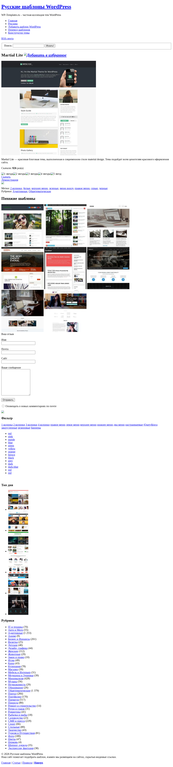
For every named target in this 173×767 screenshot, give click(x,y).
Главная (12, 20)
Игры (11, 660)
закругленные (9, 427)
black (11, 457)
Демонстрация (9, 179)
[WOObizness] (18, 572)
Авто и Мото (15, 629)
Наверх (38, 762)
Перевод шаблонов (19, 29)
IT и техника (15, 626)
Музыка (12, 681)
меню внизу (66, 188)
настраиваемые (134, 424)
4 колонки (44, 424)
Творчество (14, 730)
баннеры (36, 427)
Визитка (13, 642)
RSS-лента (7, 38)
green (11, 445)
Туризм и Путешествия (21, 733)
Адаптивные (20, 191)
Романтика (14, 711)
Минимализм (15, 678)
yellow (11, 448)
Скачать (5, 176)
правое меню (82, 188)
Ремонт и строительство (22, 705)
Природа (13, 702)
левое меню (73, 424)
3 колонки (31, 424)
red (9, 433)
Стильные (14, 727)
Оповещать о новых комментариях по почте (30, 406)
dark (10, 463)
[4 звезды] (44, 173)
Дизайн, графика (18, 648)
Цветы (12, 739)
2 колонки (16, 188)
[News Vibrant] (18, 593)
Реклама (13, 23)
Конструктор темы (19, 32)
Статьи (16, 762)
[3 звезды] (32, 173)
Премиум (13, 699)
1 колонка (7, 424)
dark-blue (13, 466)
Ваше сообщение (11, 367)
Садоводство (15, 717)
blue (10, 442)
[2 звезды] (19, 173)
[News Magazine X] (18, 509)
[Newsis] (18, 530)
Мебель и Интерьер (19, 672)
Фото (11, 736)
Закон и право (16, 657)
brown (11, 454)
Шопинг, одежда (17, 745)
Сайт (4, 358)
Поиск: (8, 45)
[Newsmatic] (18, 551)
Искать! (50, 45)
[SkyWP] (18, 613)
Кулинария (14, 666)
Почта (4, 349)
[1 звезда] (7, 173)
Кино (11, 663)
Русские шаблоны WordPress (36, 7)
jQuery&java (150, 424)
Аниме (12, 636)
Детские (13, 645)
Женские (13, 651)
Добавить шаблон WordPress (24, 26)
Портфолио (14, 696)
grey (10, 460)
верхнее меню (40, 188)
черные (103, 188)
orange (11, 451)
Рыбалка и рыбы (17, 714)
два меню (119, 424)
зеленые (53, 188)
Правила (27, 762)
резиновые (24, 427)
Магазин (13, 669)
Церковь (13, 742)
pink (10, 436)
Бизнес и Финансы (19, 639)
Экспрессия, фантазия (20, 748)
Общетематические (40, 191)
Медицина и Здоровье (21, 675)
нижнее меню (105, 424)
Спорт (11, 724)
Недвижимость (17, 684)
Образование (15, 687)
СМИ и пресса (16, 720)
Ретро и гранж (16, 708)
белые (26, 188)
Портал (12, 693)
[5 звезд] (56, 173)
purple (11, 439)
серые (94, 188)
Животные (14, 654)
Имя (3, 339)
